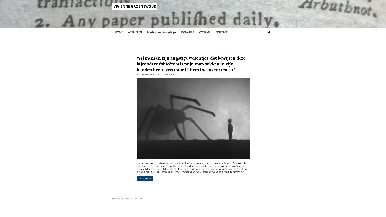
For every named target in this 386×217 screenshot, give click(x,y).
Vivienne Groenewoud (135, 6)
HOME (119, 32)
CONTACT (222, 32)
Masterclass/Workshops (161, 32)
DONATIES (187, 32)
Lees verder (145, 178)
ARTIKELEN (135, 32)
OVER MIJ (204, 32)
